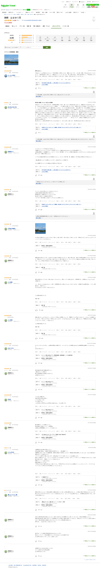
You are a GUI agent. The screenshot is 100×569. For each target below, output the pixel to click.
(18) (56, 26)
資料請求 (44, 565)
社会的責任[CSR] (27, 565)
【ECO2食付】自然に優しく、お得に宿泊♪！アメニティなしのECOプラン (56, 82)
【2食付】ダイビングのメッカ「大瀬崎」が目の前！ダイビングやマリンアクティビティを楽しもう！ (61, 127)
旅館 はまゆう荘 (12, 17)
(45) (36, 26)
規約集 (39, 565)
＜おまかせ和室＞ (44, 84)
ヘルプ (62, 1)
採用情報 (34, 565)
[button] (11, 60)
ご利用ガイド (68, 1)
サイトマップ (75, 1)
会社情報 (11, 565)
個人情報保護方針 (18, 565)
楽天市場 (89, 1)
